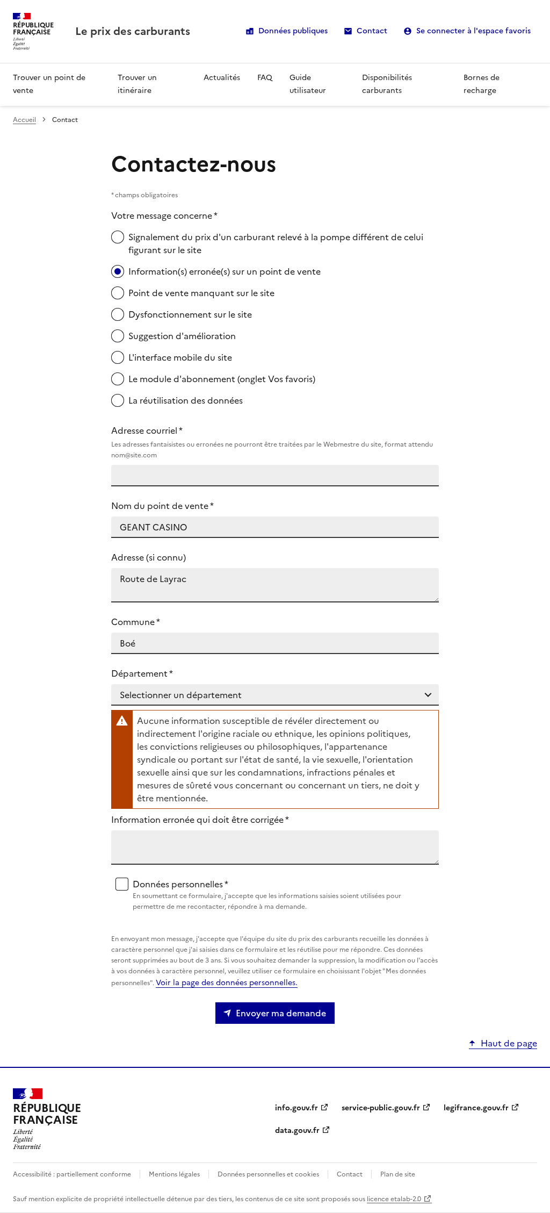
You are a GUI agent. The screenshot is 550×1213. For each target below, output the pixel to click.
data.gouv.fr (297, 1130)
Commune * (135, 621)
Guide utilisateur (308, 84)
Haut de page (509, 1043)
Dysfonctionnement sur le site (190, 314)
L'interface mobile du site (180, 357)
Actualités (222, 77)
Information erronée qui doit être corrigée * (200, 819)
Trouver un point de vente (49, 84)
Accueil (24, 120)
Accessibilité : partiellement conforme (72, 1174)
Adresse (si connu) (148, 557)
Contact (372, 31)
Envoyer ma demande (281, 1013)
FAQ (264, 77)
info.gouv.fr (296, 1108)
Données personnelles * (267, 894)
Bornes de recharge (482, 84)
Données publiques (293, 31)
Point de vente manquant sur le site (201, 292)
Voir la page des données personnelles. (227, 982)
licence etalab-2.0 (394, 1199)
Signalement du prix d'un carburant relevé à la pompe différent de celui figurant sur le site (275, 243)
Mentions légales (174, 1174)
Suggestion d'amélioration (182, 335)
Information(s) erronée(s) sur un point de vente (224, 271)
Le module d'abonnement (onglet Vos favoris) (221, 378)
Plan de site (397, 1174)
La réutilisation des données (185, 400)
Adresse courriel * (272, 442)
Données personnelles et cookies (268, 1174)
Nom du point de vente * (162, 505)
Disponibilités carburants (387, 84)
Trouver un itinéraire (137, 84)
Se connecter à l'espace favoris (473, 31)
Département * (142, 673)
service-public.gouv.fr (381, 1108)
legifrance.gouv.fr (476, 1108)
